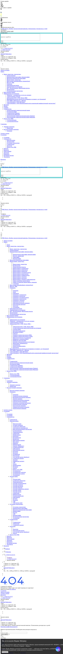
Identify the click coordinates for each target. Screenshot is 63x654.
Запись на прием (5, 592)
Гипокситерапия (11, 75)
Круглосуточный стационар (11, 129)
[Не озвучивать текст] (1, 26)
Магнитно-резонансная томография (16, 78)
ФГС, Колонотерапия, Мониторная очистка (18, 88)
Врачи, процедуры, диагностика (12, 74)
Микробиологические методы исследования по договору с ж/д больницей (26, 99)
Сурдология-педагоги (12, 121)
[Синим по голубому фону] (1, 12)
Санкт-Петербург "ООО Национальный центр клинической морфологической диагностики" (31, 103)
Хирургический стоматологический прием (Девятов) (21, 116)
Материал (6, 104)
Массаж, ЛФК (10, 82)
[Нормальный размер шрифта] (2, 4)
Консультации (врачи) (9, 92)
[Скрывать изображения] (1, 21)
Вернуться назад (5, 589)
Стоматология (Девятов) (13, 113)
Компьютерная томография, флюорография (18, 77)
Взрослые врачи (11, 140)
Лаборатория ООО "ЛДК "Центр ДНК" (17, 97)
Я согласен (5, 652)
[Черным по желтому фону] (1, 14)
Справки (6, 107)
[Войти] (1, 165)
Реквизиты (6, 154)
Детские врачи (10, 141)
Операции (9, 84)
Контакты (3, 595)
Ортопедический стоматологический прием (18, 110)
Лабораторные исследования (11, 93)
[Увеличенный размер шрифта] (2, 6)
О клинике (6, 137)
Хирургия (9, 145)
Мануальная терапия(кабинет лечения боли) (18, 81)
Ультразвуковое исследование (14, 86)
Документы (7, 157)
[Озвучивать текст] (2, 24)
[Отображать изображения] (1, 19)
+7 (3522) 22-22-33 (8, 48)
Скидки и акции (5, 593)
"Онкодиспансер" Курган (13, 96)
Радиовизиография (12, 111)
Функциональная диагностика (15, 91)
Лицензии (6, 152)
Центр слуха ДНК (8, 118)
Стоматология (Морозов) (13, 114)
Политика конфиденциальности (9, 626)
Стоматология (7, 109)
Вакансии (6, 150)
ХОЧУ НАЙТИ (4, 634)
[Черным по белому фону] (1, 9)
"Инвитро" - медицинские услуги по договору (19, 95)
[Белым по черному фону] (1, 11)
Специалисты (7, 138)
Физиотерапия (10, 89)
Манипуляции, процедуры (14, 79)
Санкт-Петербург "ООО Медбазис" (16, 102)
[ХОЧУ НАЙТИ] (2, 42)
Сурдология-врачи (11, 120)
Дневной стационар (9, 126)
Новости (6, 148)
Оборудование (7, 151)
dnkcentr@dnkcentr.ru (6, 54)
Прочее (6, 106)
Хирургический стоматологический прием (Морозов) (21, 117)
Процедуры (10, 128)
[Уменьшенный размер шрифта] (1, 2)
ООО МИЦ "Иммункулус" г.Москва (16, 100)
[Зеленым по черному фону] (1, 16)
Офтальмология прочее (13, 85)
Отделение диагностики (13, 143)
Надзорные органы (9, 155)
